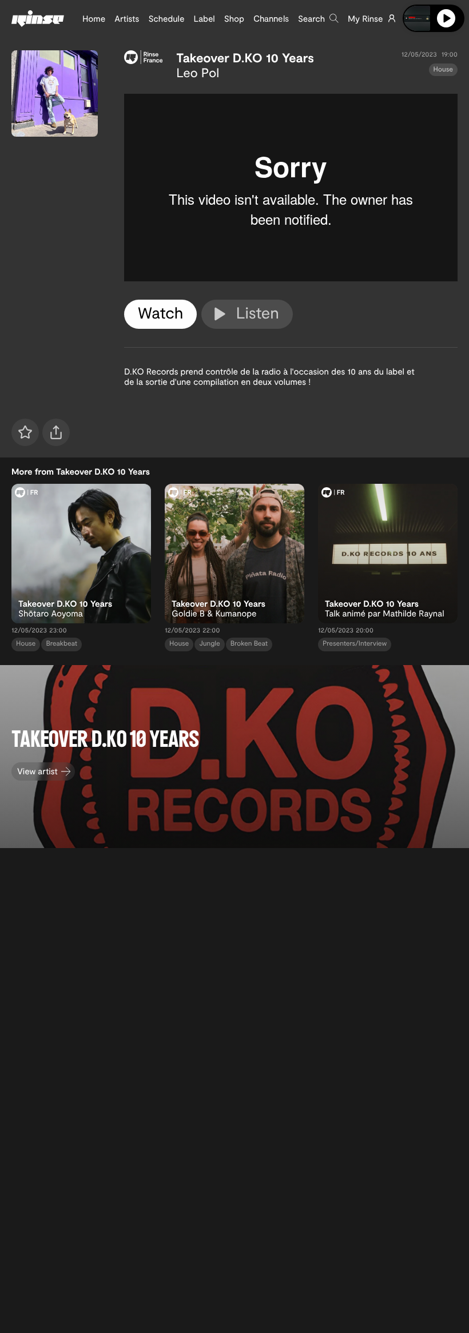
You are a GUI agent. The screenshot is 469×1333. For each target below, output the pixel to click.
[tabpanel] (291, 187)
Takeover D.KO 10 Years (245, 57)
